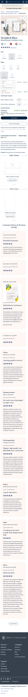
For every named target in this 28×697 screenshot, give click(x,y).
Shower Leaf (5, 570)
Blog (16, 652)
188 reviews (13, 47)
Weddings (3, 647)
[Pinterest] (8, 679)
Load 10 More (13, 623)
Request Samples (5, 671)
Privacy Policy (4, 691)
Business (3, 652)
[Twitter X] (4, 679)
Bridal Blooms (6, 357)
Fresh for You (5, 489)
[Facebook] (6, 679)
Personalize (14, 118)
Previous (3, 25)
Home (2, 11)
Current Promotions (20, 656)
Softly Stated (5, 338)
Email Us (16, 681)
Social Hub (17, 649)
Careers (17, 654)
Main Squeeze (6, 302)
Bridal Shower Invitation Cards (9, 13)
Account (3, 664)
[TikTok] (2, 679)
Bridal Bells (5, 527)
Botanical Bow (6, 397)
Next (24, 25)
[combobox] (14, 5)
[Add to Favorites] (20, 18)
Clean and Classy (6, 445)
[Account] (23, 2)
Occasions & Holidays (6, 649)
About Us (17, 647)
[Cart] (26, 2)
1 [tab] (13, 184)
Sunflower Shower (6, 237)
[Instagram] (11, 679)
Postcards (19, 58)
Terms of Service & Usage (7, 688)
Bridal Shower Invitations (12, 11)
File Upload (4, 666)
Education (3, 654)
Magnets (4, 58)
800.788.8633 (6, 681)
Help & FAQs (4, 668)
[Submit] (25, 5)
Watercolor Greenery (7, 266)
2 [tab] (15, 184)
